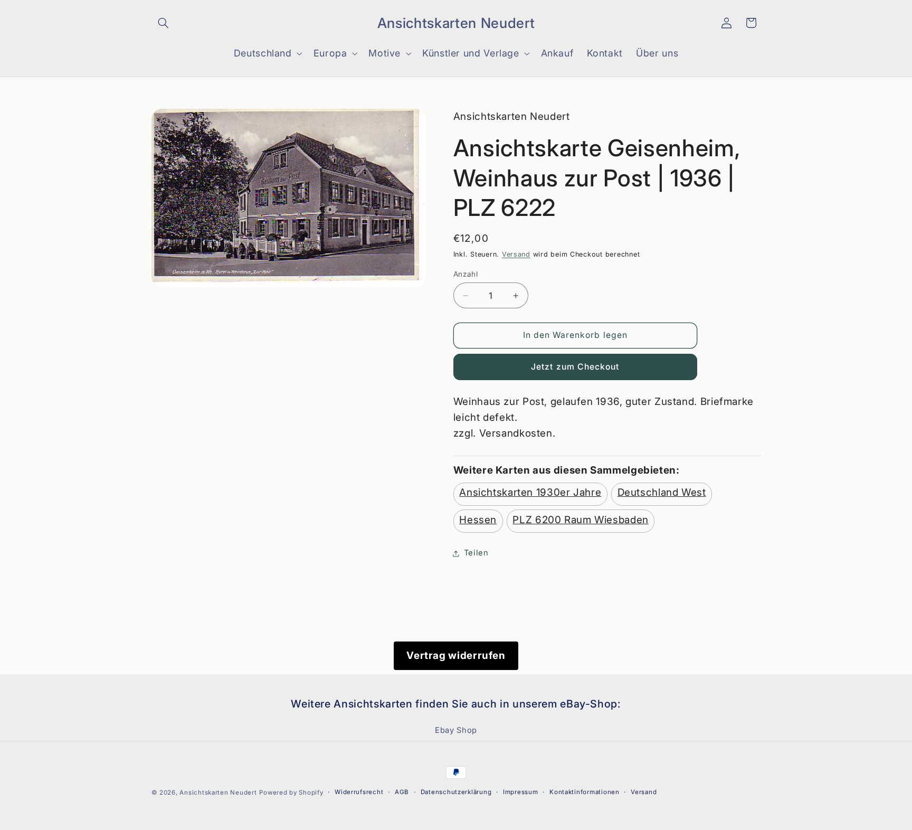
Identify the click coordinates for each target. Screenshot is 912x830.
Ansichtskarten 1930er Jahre (530, 492)
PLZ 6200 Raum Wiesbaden (580, 520)
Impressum (520, 792)
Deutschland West (662, 492)
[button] (163, 23)
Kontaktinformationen (584, 792)
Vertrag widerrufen (455, 655)
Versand (516, 254)
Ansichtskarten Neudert (217, 792)
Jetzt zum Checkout (575, 367)
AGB (402, 792)
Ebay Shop (456, 730)
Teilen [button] (476, 553)
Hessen (478, 520)
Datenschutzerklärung (456, 792)
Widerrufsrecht (359, 792)
